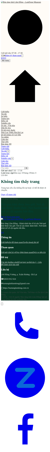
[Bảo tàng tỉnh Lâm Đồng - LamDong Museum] (21, 2)
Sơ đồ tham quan (16, 242)
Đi (26, 168)
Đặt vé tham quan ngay (10, 217)
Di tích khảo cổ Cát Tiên (11, 135)
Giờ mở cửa (6, 252)
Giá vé (13, 252)
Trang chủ (5, 146)
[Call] (25, 352)
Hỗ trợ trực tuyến (24, 262)
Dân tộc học (6, 128)
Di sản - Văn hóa (8, 125)
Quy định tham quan (24, 252)
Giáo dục (4, 139)
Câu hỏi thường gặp (9, 262)
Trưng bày (5, 118)
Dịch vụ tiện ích (39, 252)
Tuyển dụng (28, 242)
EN (2, 58)
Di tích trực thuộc (8, 130)
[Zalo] (25, 401)
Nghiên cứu (6, 123)
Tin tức (4, 114)
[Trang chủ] (25, 109)
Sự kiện (4, 116)
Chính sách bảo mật (11, 264)
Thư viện (4, 142)
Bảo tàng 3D (6, 144)
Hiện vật (4, 121)
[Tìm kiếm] (22, 55)
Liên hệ (36, 242)
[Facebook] (25, 450)
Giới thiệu (5, 112)
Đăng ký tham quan (13, 55)
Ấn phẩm (5, 137)
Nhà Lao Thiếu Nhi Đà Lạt (12, 132)
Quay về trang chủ (8, 194)
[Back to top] (2, 304)
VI (5, 58)
